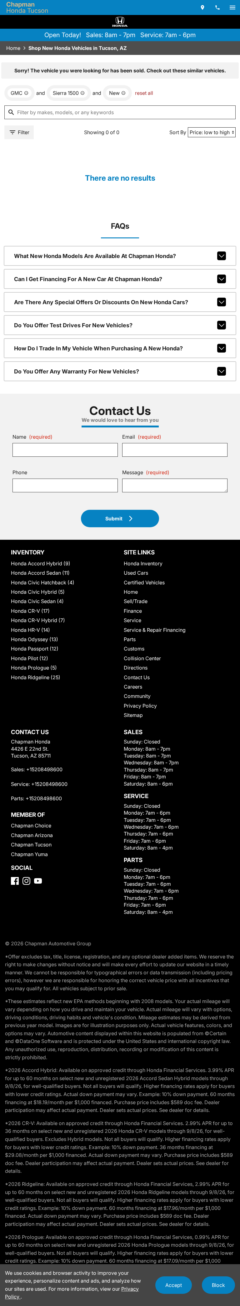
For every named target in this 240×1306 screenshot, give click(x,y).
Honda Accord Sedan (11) (40, 573)
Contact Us (137, 677)
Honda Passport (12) (34, 649)
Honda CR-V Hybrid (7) (38, 620)
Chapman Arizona (32, 835)
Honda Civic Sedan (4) (37, 601)
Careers (133, 687)
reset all (144, 93)
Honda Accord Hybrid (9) (40, 563)
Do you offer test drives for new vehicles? (73, 325)
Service (132, 620)
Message (145, 472)
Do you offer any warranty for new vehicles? (76, 371)
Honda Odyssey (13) (34, 639)
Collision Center (142, 658)
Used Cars (136, 573)
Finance (133, 611)
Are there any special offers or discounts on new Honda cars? (101, 302)
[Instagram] (26, 881)
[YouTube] (38, 881)
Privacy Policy (140, 706)
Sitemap (133, 715)
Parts (130, 639)
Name (32, 437)
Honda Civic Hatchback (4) (42, 582)
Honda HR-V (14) (30, 630)
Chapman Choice (31, 825)
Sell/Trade (136, 601)
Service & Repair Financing (155, 630)
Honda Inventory (143, 563)
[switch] (232, 7)
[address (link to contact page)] (202, 7)
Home (13, 48)
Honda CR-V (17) (30, 611)
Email (141, 437)
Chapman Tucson (31, 844)
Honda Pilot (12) (29, 658)
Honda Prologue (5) (34, 668)
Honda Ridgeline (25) (35, 677)
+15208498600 (44, 769)
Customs (134, 649)
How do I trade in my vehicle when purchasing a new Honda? (98, 348)
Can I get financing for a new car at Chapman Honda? (88, 279)
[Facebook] (15, 881)
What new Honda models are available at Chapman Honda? (95, 256)
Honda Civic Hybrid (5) (38, 592)
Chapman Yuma (29, 854)
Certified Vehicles (144, 582)
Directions (136, 668)
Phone (19, 472)
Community (137, 696)
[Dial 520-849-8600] (217, 7)
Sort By (177, 132)
